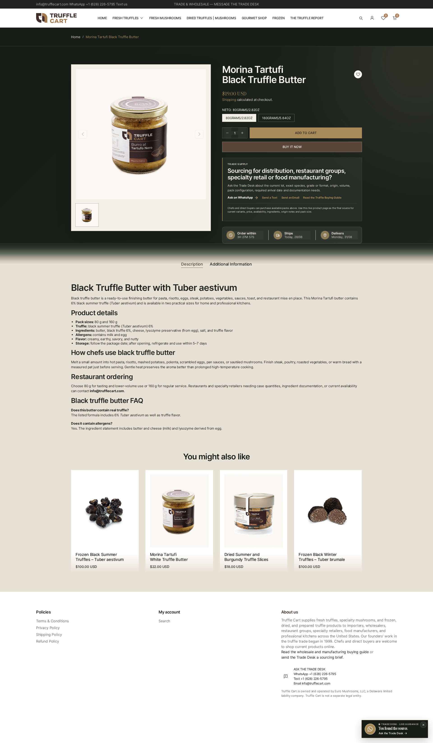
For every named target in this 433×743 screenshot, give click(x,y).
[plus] (242, 133)
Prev (83, 134)
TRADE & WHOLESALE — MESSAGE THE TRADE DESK (216, 4)
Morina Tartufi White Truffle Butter (169, 557)
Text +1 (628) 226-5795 (311, 679)
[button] (361, 18)
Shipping (229, 99)
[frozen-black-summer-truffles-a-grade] (104, 511)
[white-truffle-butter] (179, 511)
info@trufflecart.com (52, 4)
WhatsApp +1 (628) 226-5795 (92, 4)
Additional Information (231, 264)
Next (199, 134)
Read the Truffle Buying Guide (322, 197)
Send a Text (269, 197)
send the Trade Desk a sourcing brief (312, 657)
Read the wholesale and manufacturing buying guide (325, 652)
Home (75, 37)
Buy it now (292, 147)
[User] (372, 18)
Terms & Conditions (52, 621)
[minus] (227, 133)
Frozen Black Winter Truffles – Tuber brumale (322, 557)
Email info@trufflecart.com (312, 683)
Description (192, 264)
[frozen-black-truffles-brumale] (327, 511)
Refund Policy (47, 641)
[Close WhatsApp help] (423, 725)
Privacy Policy (48, 627)
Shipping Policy (49, 634)
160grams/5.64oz (278, 119)
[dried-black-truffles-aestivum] (253, 511)
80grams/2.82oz (241, 119)
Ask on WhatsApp (243, 197)
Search (164, 621)
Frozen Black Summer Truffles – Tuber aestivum (100, 557)
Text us (121, 4)
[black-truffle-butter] (358, 74)
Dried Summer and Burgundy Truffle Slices (246, 557)
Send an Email (290, 197)
